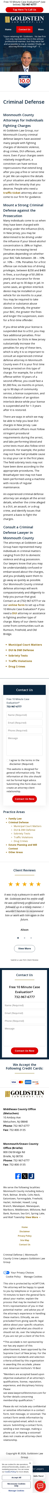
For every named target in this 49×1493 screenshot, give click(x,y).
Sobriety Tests (18, 655)
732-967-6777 (21, 1126)
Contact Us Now (24, 798)
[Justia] (31, 1176)
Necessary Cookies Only (16, 1484)
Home (8, 29)
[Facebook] (18, 1176)
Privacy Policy (25, 1235)
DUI (14, 613)
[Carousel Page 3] (31, 938)
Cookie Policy (13, 1276)
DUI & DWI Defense (21, 650)
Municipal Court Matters (25, 644)
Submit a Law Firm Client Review (24, 960)
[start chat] (40, 1486)
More (41, 29)
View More (24, 948)
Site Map (24, 1240)
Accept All (16, 1477)
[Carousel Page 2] (24, 938)
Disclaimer (25, 1231)
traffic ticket (12, 192)
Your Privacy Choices (22, 1272)
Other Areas (15, 852)
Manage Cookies (33, 1276)
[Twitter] (25, 1176)
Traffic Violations (20, 661)
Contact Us (24, 29)
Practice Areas (14, 812)
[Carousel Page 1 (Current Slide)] (18, 938)
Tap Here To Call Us (24, 9)
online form (16, 605)
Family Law (15, 818)
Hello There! (38, 1476)
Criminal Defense (18, 822)
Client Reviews (24, 870)
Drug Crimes (16, 666)
